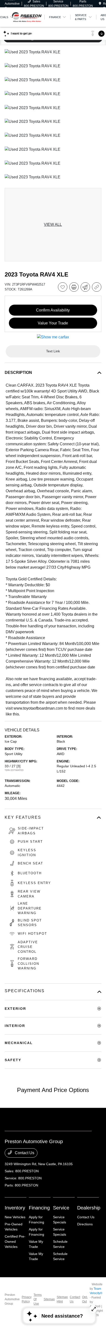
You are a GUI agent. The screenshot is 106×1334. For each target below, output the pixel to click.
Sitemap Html (62, 1299)
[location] (100, 3)
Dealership (88, 1207)
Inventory (15, 1207)
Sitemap (49, 1299)
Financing (39, 1207)
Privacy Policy (27, 1299)
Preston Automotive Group (12, 1299)
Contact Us (24, 1153)
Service (61, 1207)
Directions (85, 1224)
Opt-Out (85, 1299)
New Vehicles (15, 1217)
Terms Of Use (38, 1299)
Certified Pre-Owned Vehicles (15, 1241)
